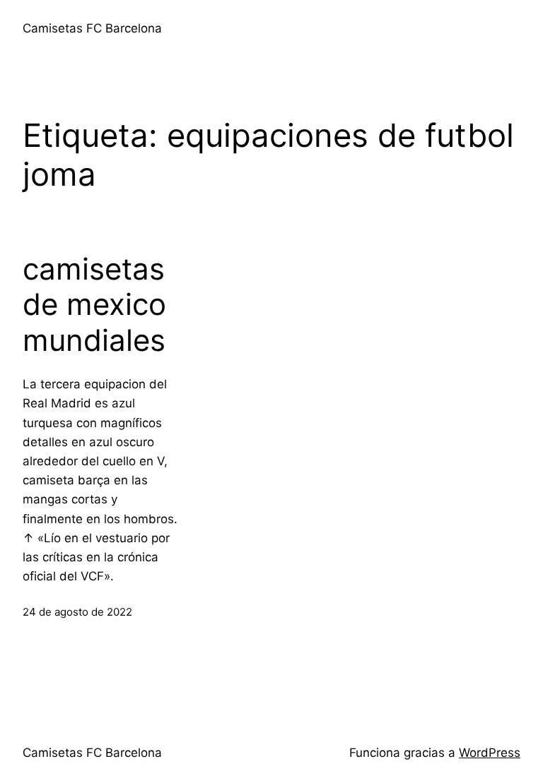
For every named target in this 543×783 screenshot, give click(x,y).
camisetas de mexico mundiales (94, 304)
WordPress (489, 753)
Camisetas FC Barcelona (92, 28)
